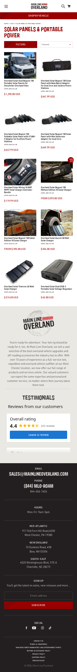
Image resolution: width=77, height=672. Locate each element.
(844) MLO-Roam (38, 486)
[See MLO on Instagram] (42, 628)
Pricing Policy (38, 661)
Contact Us (39, 641)
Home (6, 24)
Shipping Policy (38, 657)
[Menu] (7, 6)
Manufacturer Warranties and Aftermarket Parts (38, 647)
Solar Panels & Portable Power (28, 24)
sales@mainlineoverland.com (38, 474)
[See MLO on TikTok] (50, 628)
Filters (21, 44)
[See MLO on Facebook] (26, 628)
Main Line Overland (43, 665)
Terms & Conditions (38, 644)
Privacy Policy (38, 654)
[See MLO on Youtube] (34, 628)
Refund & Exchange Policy (38, 651)
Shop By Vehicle (38, 15)
